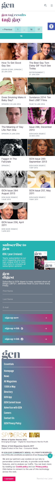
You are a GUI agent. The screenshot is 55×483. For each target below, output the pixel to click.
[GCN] (11, 358)
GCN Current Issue (12, 402)
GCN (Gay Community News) (17, 452)
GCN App (8, 397)
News (6, 376)
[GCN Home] (8, 5)
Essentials (9, 364)
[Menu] (52, 5)
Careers (7, 413)
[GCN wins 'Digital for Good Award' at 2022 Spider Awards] (14, 435)
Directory (8, 392)
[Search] (46, 5)
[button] (51, 26)
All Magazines (10, 381)
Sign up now (12, 317)
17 (39, 29)
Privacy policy (42, 466)
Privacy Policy (43, 455)
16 (31, 29)
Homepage (9, 371)
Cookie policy (22, 466)
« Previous (7, 29)
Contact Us (9, 418)
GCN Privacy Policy (12, 423)
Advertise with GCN (13, 407)
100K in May (9, 387)
